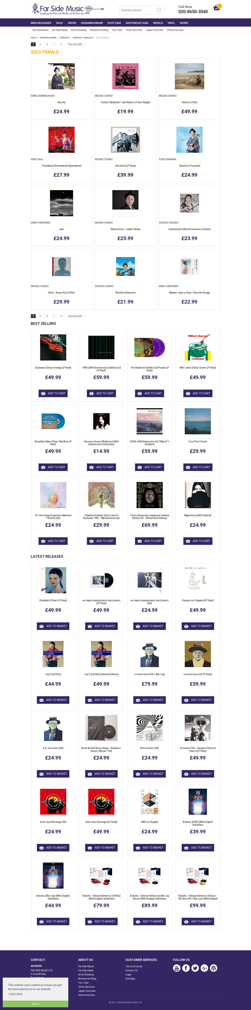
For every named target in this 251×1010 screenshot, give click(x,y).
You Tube (117, 30)
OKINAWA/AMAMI (92, 22)
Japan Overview (154, 30)
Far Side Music (40, 30)
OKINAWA (64, 37)
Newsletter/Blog (99, 30)
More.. (184, 22)
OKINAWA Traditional (82, 37)
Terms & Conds (134, 966)
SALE (59, 22)
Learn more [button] (16, 993)
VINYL (171, 22)
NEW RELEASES (41, 22)
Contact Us (132, 970)
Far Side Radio (59, 30)
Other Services (134, 30)
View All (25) (75, 44)
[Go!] (159, 10)
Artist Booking (79, 30)
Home (33, 37)
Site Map (130, 978)
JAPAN (72, 22)
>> (61, 44)
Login (128, 974)
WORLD (158, 22)
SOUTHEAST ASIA (137, 22)
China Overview (175, 30)
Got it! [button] (35, 1003)
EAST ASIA (114, 22)
